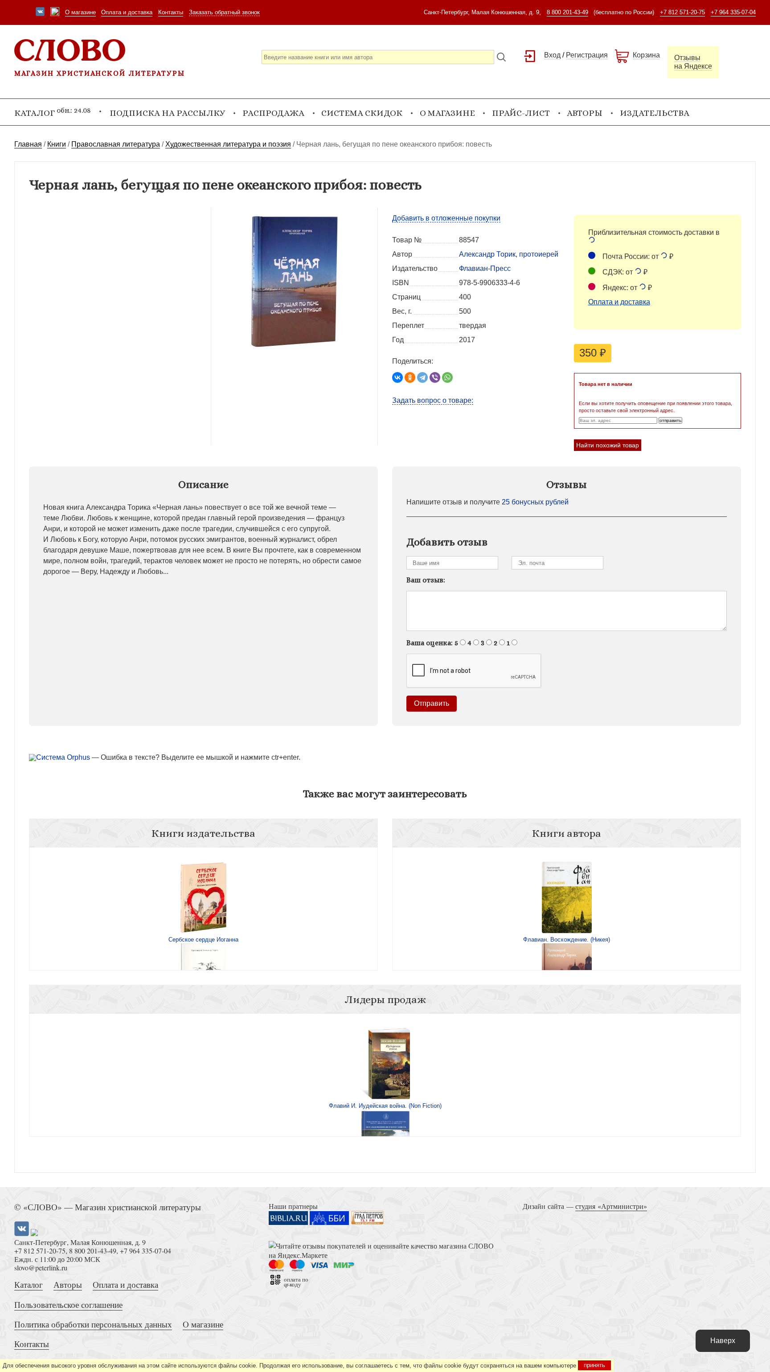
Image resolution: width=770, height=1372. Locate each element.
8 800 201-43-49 (567, 12)
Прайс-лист (521, 113)
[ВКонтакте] (397, 377)
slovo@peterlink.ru (40, 1267)
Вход (552, 55)
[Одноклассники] (410, 377)
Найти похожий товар (607, 445)
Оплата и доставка (126, 12)
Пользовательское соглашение (68, 1304)
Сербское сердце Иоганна (203, 939)
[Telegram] (422, 377)
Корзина (646, 55)
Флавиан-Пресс (485, 268)
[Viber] (435, 377)
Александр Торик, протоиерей (508, 254)
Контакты (170, 12)
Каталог (28, 1284)
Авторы (584, 113)
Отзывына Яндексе (693, 62)
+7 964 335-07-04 (733, 12)
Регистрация (587, 55)
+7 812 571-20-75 (682, 12)
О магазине (80, 12)
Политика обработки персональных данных (93, 1324)
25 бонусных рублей (535, 502)
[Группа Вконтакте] (40, 12)
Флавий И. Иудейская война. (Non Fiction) (385, 1105)
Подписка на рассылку (167, 113)
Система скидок (361, 113)
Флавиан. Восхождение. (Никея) (566, 939)
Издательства (654, 113)
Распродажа (273, 113)
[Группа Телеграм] (54, 12)
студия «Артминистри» (611, 1206)
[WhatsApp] (447, 377)
